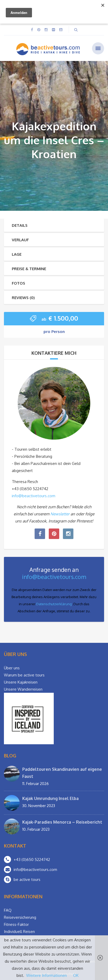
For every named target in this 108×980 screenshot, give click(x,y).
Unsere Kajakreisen (20, 682)
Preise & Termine (29, 268)
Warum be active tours (24, 675)
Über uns (12, 667)
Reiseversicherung (20, 917)
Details (20, 225)
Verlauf (20, 239)
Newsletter (59, 513)
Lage (16, 254)
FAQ (8, 910)
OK (76, 975)
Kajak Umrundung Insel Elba (50, 798)
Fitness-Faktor (16, 924)
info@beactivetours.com (33, 495)
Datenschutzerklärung (54, 604)
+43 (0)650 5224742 (32, 859)
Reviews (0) (23, 297)
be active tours (27, 879)
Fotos (18, 283)
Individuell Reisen (19, 931)
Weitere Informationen (46, 975)
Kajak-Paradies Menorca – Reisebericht (62, 822)
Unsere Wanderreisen (23, 689)
